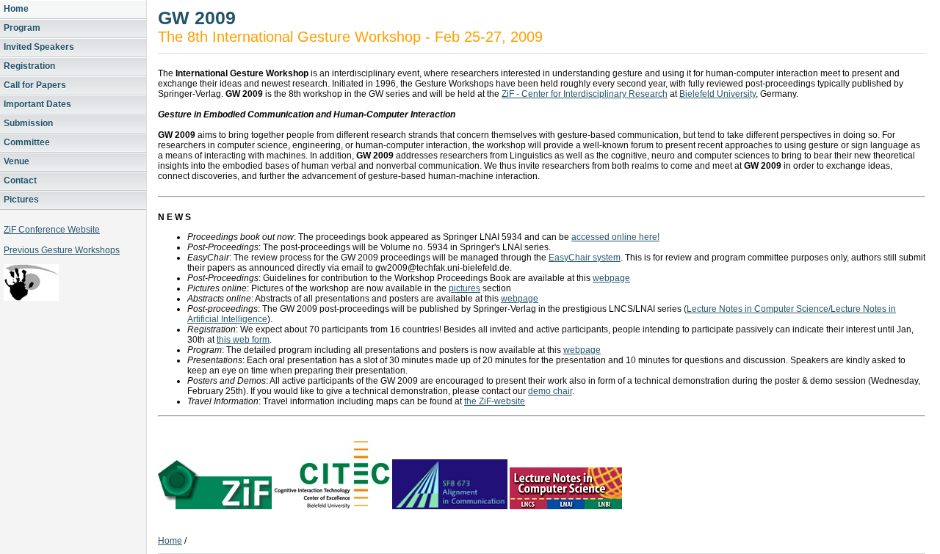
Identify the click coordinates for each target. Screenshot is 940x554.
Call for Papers (35, 85)
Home (16, 9)
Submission (28, 123)
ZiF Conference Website (52, 230)
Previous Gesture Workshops (62, 250)
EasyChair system (585, 257)
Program (22, 28)
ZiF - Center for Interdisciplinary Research (585, 94)
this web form (243, 340)
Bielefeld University (717, 94)
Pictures (21, 199)
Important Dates (37, 104)
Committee (27, 142)
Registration (29, 66)
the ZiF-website (494, 401)
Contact (20, 180)
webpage (611, 278)
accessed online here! (615, 237)
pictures (464, 288)
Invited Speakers (39, 47)
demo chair (550, 391)
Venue (16, 161)
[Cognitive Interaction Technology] (332, 506)
